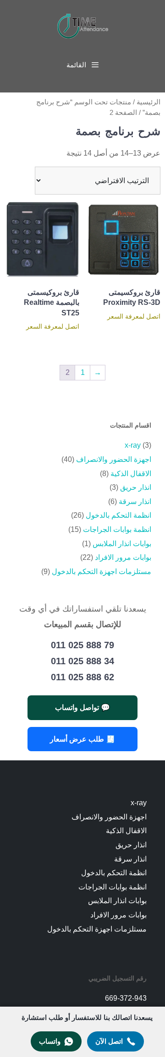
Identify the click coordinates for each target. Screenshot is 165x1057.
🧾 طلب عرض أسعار (82, 739)
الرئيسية (148, 102)
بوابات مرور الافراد (123, 557)
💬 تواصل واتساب (82, 707)
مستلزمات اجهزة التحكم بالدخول (101, 571)
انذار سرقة (135, 501)
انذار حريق (135, 487)
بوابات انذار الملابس (122, 543)
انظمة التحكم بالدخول (118, 515)
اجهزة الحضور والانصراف (113, 459)
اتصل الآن (109, 1041)
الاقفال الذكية (130, 473)
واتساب (49, 1041)
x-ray (133, 445)
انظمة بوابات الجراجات (117, 529)
